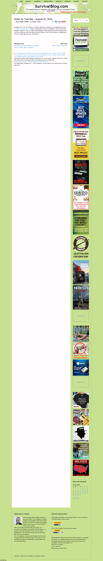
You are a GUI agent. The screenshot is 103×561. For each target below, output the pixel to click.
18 (82, 491)
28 (73, 494)
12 (85, 490)
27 (87, 493)
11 (82, 490)
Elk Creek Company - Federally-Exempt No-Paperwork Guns (31, 61)
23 (78, 493)
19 (85, 491)
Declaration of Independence (21, 29)
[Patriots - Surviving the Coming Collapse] (81, 297)
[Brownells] (81, 144)
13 (87, 490)
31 (80, 494)
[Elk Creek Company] (81, 247)
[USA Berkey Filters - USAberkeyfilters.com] (81, 334)
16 (78, 491)
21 (73, 493)
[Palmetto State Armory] (81, 112)
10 (80, 490)
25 (82, 493)
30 (78, 494)
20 (87, 491)
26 (85, 493)
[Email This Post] (54, 21)
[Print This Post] (52, 21)
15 (75, 491)
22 (75, 493)
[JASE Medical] (81, 451)
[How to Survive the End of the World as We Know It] (81, 222)
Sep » (77, 498)
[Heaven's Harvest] (81, 197)
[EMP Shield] (81, 368)
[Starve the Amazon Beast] (81, 351)
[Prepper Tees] (81, 400)
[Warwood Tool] (81, 417)
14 (73, 491)
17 (80, 491)
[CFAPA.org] (81, 434)
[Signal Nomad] (81, 272)
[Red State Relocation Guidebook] (81, 468)
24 (80, 493)
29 (75, 494)
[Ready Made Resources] (81, 83)
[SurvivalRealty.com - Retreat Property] (81, 39)
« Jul (74, 498)
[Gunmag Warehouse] (81, 172)
